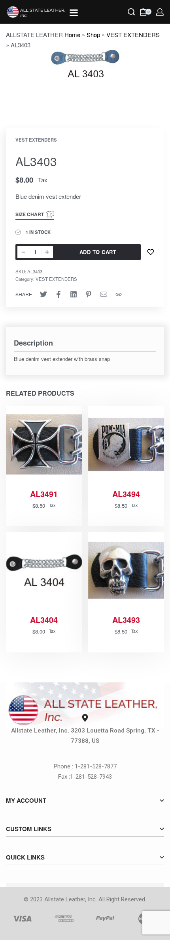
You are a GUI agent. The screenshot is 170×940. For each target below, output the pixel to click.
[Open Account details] (160, 12)
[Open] (73, 13)
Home (72, 34)
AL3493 (126, 619)
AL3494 (126, 493)
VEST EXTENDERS (133, 34)
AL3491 (44, 493)
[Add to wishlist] (151, 252)
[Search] (131, 12)
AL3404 (44, 619)
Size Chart (29, 214)
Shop (93, 34)
